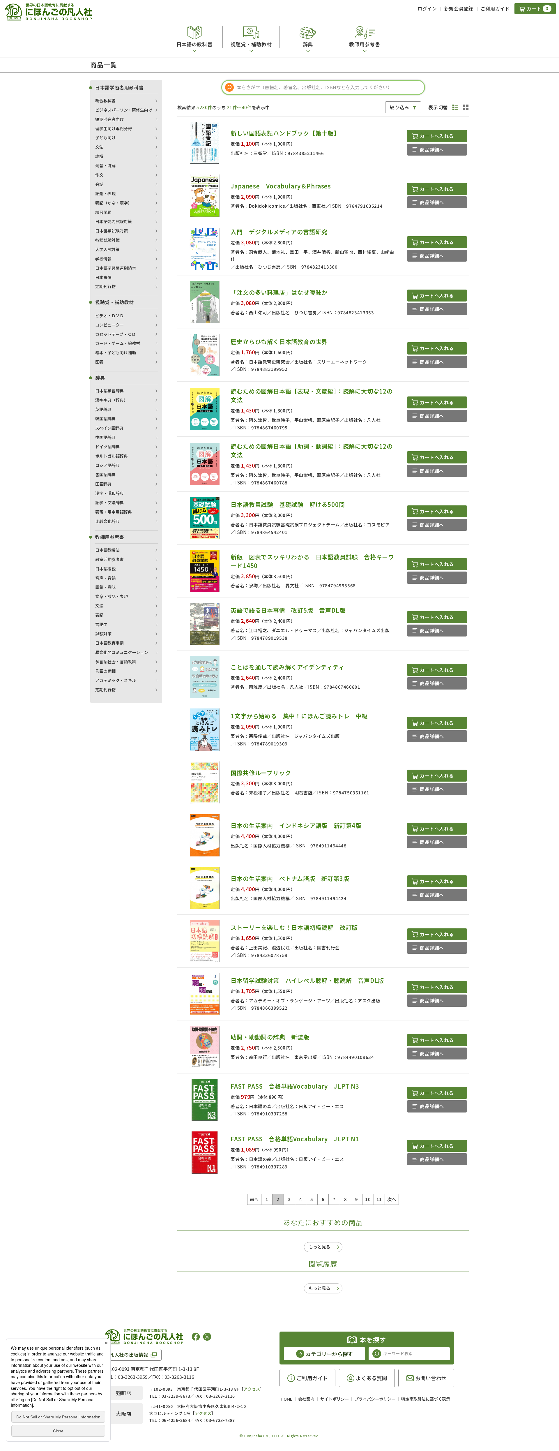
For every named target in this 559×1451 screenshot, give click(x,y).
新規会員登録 (458, 8)
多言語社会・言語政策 (115, 661)
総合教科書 (105, 100)
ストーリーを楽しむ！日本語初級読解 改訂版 (294, 927)
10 (368, 1199)
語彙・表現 (105, 193)
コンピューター (109, 325)
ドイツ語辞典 (107, 446)
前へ (254, 1199)
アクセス (251, 1389)
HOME (286, 1399)
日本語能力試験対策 (113, 221)
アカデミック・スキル (115, 680)
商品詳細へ (432, 149)
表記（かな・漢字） (113, 203)
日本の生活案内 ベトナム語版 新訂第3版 (290, 878)
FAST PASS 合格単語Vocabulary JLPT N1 (295, 1139)
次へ (391, 1199)
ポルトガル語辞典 (111, 456)
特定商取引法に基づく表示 (425, 1399)
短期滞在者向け (109, 119)
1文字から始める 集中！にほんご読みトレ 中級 (299, 716)
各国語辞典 (105, 474)
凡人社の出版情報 (128, 1354)
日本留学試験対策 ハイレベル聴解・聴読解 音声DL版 (307, 980)
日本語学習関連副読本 (115, 268)
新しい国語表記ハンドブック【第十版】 (285, 133)
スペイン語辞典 (109, 428)
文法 (99, 147)
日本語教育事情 (109, 643)
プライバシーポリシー (375, 1399)
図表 (99, 362)
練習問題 (103, 212)
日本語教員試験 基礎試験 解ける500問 (288, 504)
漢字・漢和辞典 (109, 493)
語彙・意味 (105, 587)
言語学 (101, 624)
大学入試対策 (107, 249)
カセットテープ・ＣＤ (115, 334)
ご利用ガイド (495, 8)
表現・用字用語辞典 (113, 512)
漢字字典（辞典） (111, 400)
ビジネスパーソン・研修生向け (123, 110)
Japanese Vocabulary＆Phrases (281, 186)
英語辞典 (103, 409)
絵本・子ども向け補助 (115, 352)
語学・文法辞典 (109, 502)
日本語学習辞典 (109, 391)
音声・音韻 (105, 578)
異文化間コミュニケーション (121, 652)
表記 (99, 615)
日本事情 (103, 277)
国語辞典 (103, 484)
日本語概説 (105, 569)
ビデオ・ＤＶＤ (109, 315)
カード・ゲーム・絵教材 (117, 343)
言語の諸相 (105, 671)
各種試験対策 (107, 240)
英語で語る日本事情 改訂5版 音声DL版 (288, 610)
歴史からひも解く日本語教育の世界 (279, 341)
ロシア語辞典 (107, 465)
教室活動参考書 (109, 559)
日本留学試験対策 (111, 231)
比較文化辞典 (107, 521)
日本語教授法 (107, 550)
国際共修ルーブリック (261, 772)
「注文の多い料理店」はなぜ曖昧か (279, 292)
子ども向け (105, 137)
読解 (99, 156)
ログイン (427, 8)
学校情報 (103, 259)
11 (379, 1199)
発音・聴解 (105, 165)
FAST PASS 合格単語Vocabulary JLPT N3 (295, 1086)
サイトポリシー (334, 1399)
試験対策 (103, 634)
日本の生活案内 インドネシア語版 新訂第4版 (296, 825)
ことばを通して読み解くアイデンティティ (287, 667)
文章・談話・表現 (111, 596)
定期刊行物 (105, 286)
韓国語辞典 (105, 419)
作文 (99, 175)
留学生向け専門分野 (113, 128)
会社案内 (306, 1399)
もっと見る (319, 1247)
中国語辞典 (105, 437)
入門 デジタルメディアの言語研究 (279, 232)
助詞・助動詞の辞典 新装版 (270, 1037)
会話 (99, 184)
